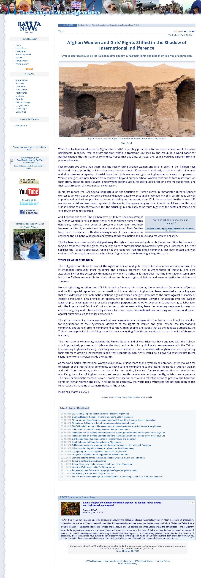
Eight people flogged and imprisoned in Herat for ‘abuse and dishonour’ (104, 439)
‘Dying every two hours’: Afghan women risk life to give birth (99, 451)
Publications (21, 89)
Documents (21, 86)
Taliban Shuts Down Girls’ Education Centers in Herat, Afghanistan (102, 464)
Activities (20, 83)
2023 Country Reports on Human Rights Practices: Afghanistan (100, 414)
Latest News (21, 48)
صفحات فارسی (22, 105)
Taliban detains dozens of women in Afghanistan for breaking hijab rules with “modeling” (111, 445)
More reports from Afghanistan (118, 561)
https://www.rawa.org (127, 563)
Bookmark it (21, 125)
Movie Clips (21, 108)
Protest (124, 397)
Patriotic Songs (23, 102)
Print (181, 31)
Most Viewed (83, 408)
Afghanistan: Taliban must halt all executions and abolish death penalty (104, 423)
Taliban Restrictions (135, 397)
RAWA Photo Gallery (143, 561)
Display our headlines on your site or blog (29, 148)
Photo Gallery (22, 63)
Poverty (118, 397)
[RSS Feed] (29, 69)
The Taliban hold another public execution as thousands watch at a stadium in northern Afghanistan (117, 426)
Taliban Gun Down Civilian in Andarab (89, 461)
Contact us (21, 111)
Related (63, 408)
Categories (21, 51)
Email (189, 31)
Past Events (21, 92)
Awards (19, 99)
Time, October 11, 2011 (127, 551)
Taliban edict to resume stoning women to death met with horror (101, 429)
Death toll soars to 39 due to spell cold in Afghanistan (96, 442)
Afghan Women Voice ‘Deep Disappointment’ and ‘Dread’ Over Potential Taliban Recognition (113, 420)
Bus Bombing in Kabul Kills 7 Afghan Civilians (93, 473)
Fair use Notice (163, 561)
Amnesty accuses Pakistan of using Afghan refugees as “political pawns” (105, 470)
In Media (20, 95)
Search (19, 57)
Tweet (60, 31)
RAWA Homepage (94, 561)
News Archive (22, 60)
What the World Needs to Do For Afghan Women (94, 467)
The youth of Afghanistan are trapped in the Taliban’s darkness (100, 454)
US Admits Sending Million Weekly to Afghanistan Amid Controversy (103, 448)
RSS (175, 31)
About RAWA (21, 80)
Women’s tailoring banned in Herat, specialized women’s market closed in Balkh (108, 458)
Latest (72, 408)
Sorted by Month (24, 54)
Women (111, 397)
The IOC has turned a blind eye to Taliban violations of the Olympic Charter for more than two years (117, 476)
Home (18, 45)
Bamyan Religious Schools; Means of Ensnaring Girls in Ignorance (102, 417)
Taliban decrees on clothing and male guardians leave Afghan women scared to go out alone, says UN (118, 432)
